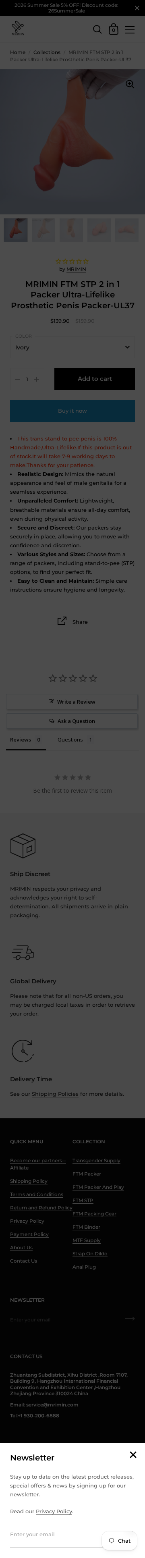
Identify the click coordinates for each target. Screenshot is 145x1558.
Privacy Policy (54, 1511)
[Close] (133, 1455)
